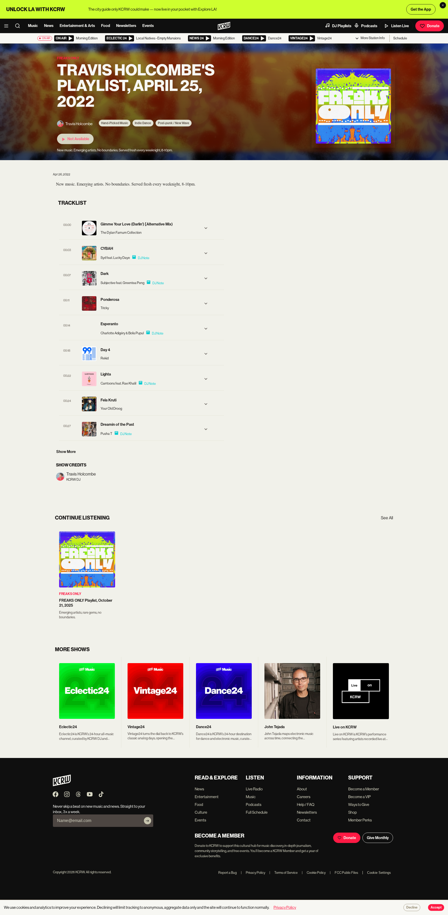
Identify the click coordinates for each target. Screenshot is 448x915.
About (302, 789)
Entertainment (207, 797)
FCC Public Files (344, 873)
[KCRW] (62, 785)
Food (105, 25)
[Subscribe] (147, 820)
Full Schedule (257, 812)
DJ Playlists (341, 26)
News (48, 25)
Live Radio (254, 789)
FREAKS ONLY (70, 594)
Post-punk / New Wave (173, 123)
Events (148, 25)
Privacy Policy (253, 873)
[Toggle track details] (206, 228)
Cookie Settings (379, 873)
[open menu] (7, 26)
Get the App (421, 9)
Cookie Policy (314, 873)
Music (33, 25)
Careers (303, 797)
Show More (66, 451)
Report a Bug (227, 873)
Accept (436, 907)
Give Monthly (378, 837)
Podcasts (369, 26)
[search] (19, 26)
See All (387, 517)
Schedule (400, 38)
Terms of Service (283, 873)
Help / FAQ (305, 804)
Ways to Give (358, 804)
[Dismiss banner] (443, 5)
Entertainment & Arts (77, 25)
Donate (433, 26)
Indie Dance (143, 123)
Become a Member (363, 789)
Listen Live (400, 26)
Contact (304, 820)
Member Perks (360, 820)
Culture (201, 812)
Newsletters (126, 25)
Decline (411, 907)
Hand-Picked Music (114, 123)
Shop (352, 812)
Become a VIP (359, 797)
